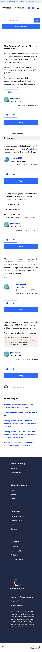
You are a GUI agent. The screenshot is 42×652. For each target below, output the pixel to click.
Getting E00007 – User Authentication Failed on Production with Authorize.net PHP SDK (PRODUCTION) (20, 434)
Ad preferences (17, 605)
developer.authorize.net (9, 1)
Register (14, 468)
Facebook (15, 551)
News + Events (16, 525)
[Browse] (37, 8)
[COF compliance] (29, 134)
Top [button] (3, 646)
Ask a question (21, 26)
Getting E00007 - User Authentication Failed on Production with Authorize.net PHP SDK (20, 423)
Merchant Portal (17, 472)
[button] (7, 114)
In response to (26, 289)
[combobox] (21, 20)
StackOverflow (17, 559)
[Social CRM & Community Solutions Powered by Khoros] (35, 647)
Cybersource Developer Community (6, 8)
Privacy (14, 601)
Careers (14, 529)
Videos (13, 494)
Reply (21, 122)
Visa (12, 597)
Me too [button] (11, 92)
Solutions (14, 499)
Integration (8, 37)
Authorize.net (25, 597)
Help (30, 8)
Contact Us (15, 521)
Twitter (14, 547)
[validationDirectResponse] (26, 134)
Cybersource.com (18, 516)
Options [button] (39, 37)
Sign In (33, 8)
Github (13, 555)
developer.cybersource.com (30, 1)
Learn (13, 490)
